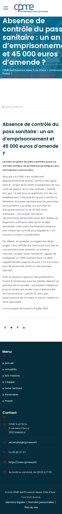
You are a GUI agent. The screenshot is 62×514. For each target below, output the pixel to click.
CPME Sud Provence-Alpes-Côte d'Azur (34, 492)
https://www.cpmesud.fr (23, 462)
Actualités (11, 369)
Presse (9, 401)
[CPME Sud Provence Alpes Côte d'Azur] (31, 8)
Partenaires (11, 394)
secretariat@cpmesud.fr (23, 442)
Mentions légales (15, 502)
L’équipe (10, 382)
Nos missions (12, 375)
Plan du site (31, 507)
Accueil (9, 363)
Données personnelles (41, 502)
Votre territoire (13, 388)
